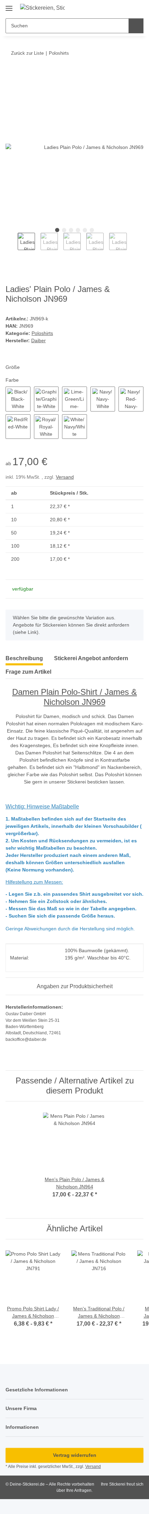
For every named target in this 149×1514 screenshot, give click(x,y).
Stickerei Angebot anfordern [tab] (91, 658)
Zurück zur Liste (27, 53)
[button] (125, 8)
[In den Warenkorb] (11, 74)
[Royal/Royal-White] (46, 426)
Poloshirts (42, 333)
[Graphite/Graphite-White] (46, 399)
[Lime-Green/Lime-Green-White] (74, 399)
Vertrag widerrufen (74, 1455)
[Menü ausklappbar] (9, 5)
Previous (12, 245)
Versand (65, 477)
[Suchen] (136, 25)
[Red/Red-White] (18, 426)
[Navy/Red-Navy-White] (131, 399)
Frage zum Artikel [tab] (28, 672)
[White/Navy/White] (74, 426)
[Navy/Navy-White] (102, 399)
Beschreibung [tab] (24, 658)
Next (133, 245)
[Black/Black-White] (18, 399)
